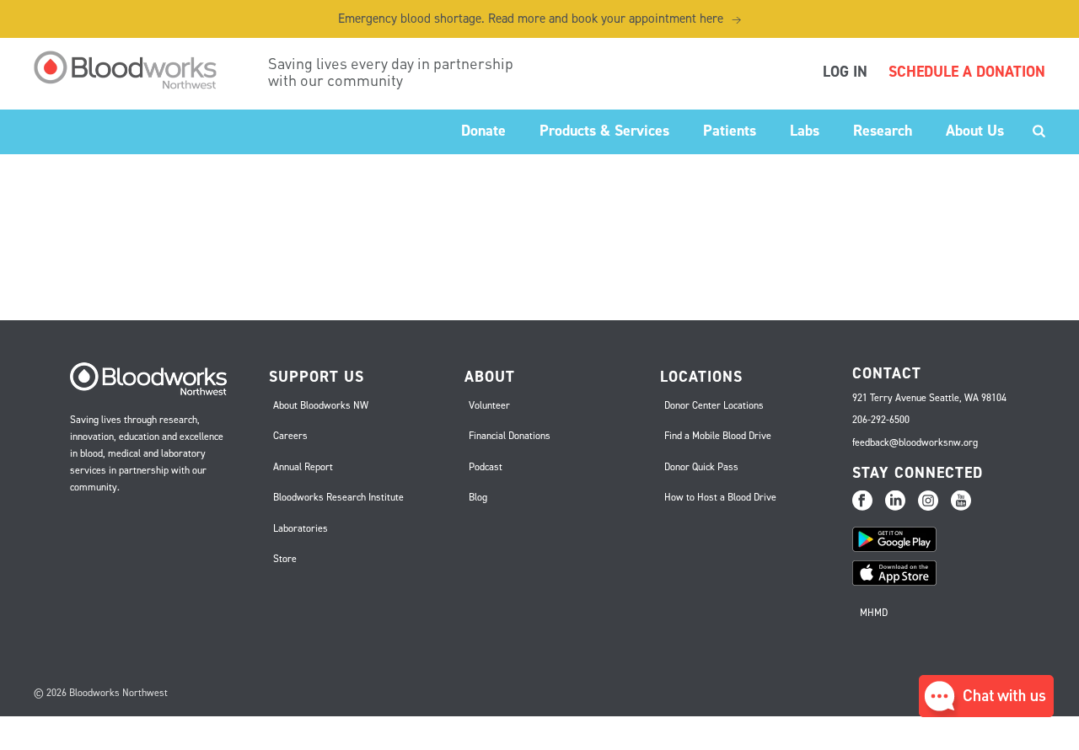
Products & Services (604, 131)
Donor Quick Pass (701, 467)
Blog (478, 497)
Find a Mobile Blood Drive (717, 435)
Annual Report (303, 467)
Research (882, 131)
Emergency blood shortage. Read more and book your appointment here (539, 18)
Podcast (485, 467)
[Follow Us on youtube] (961, 501)
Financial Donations (509, 435)
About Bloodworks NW (320, 405)
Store (285, 558)
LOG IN (845, 72)
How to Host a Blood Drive (720, 497)
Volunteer (489, 405)
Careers (290, 435)
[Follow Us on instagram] (928, 501)
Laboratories (300, 528)
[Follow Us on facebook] (862, 501)
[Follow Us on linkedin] (895, 501)
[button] (986, 712)
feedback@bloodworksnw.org (915, 442)
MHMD (874, 612)
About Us (975, 131)
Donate (483, 131)
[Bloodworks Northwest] (134, 70)
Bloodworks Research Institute (338, 497)
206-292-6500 (881, 419)
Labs (804, 131)
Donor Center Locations (714, 405)
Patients (729, 131)
